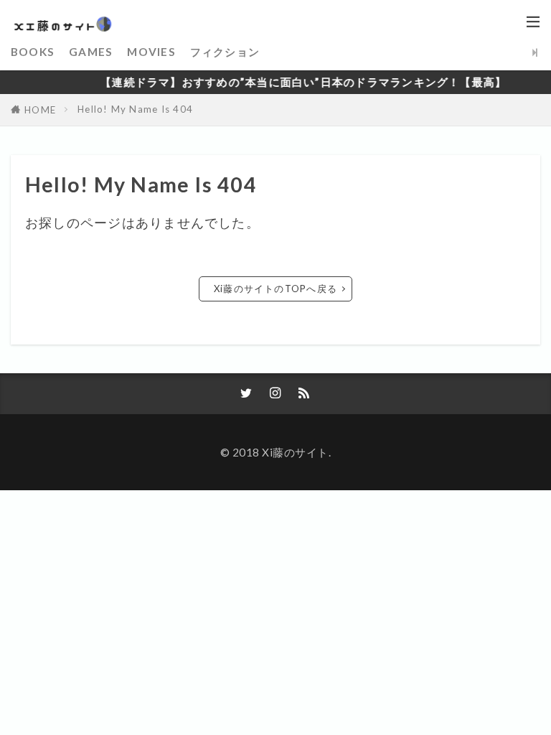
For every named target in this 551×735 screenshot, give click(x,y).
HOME (40, 110)
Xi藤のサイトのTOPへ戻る (275, 288)
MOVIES (151, 51)
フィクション (225, 51)
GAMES (91, 51)
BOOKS (33, 51)
